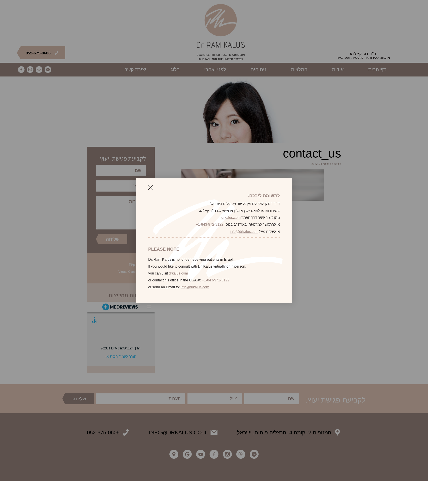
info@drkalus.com (244, 231)
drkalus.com (231, 218)
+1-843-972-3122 (209, 225)
